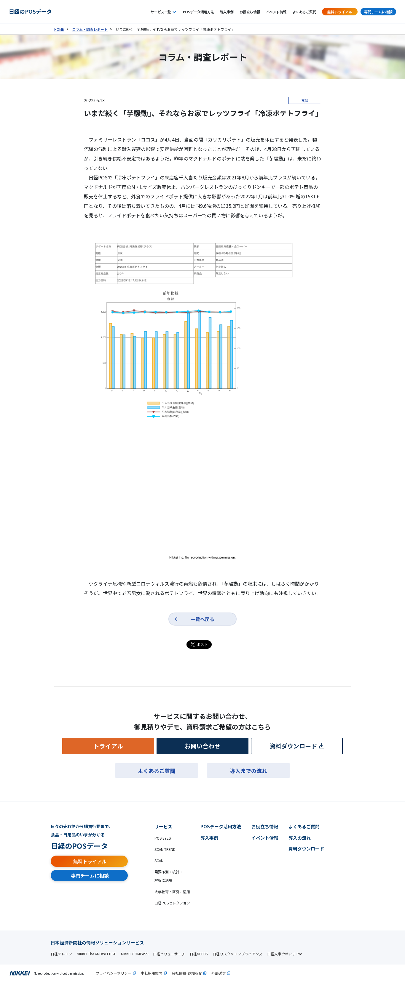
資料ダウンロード (293, 746)
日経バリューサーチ (169, 953)
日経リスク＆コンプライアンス (237, 953)
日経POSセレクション (172, 902)
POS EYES (162, 837)
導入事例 (227, 11)
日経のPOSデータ (30, 11)
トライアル (108, 746)
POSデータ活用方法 (198, 11)
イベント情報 (276, 11)
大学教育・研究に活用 (172, 891)
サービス (163, 826)
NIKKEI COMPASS (134, 953)
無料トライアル (339, 11)
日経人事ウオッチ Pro (284, 953)
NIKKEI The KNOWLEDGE (96, 953)
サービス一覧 (161, 11)
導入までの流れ (248, 770)
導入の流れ (299, 838)
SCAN (158, 860)
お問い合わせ (202, 746)
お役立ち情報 (250, 11)
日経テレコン (61, 953)
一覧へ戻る (202, 619)
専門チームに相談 (378, 11)
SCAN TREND (165, 849)
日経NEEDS (199, 953)
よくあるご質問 (304, 11)
